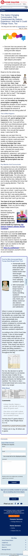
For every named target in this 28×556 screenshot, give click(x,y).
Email (3, 451)
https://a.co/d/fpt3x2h (11, 248)
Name (3, 446)
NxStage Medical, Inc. (16, 521)
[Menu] (1, 10)
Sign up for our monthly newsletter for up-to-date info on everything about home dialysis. (14, 491)
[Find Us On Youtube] (21, 504)
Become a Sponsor (14, 516)
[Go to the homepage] (14, 2)
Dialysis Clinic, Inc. (16, 530)
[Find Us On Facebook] (15, 504)
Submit (14, 482)
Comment (4, 459)
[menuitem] (14, 540)
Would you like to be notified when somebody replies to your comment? (12, 477)
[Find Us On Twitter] (18, 504)
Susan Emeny (21, 26)
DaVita (13, 528)
